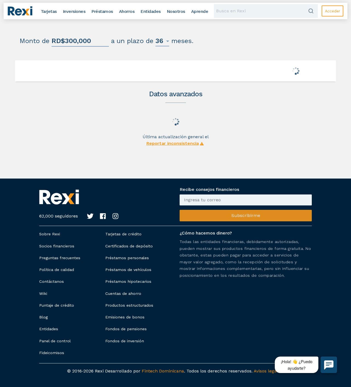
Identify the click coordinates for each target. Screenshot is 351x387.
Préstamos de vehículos (128, 269)
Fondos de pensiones (126, 329)
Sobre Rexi (49, 234)
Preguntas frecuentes (59, 258)
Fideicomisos (51, 353)
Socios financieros (56, 246)
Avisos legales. (269, 371)
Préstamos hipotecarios (128, 281)
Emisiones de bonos (125, 317)
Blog (43, 317)
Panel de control (55, 341)
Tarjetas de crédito (123, 234)
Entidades (48, 329)
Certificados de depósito (129, 246)
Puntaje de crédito (56, 305)
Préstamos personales (127, 258)
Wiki (43, 293)
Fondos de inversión (124, 341)
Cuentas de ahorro (123, 293)
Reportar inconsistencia (172, 143)
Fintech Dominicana (163, 371)
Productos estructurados (129, 305)
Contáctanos (51, 281)
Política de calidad (56, 269)
